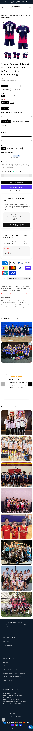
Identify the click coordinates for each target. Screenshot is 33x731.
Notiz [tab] (4, 278)
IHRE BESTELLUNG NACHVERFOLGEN (14, 673)
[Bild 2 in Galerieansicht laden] (16, 55)
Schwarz (15, 89)
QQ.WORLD (13, 728)
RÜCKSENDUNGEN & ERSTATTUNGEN (14, 666)
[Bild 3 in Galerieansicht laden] (25, 55)
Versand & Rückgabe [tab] (14, 278)
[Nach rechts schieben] (31, 56)
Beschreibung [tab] (26, 278)
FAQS (4, 652)
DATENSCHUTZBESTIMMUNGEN (12, 676)
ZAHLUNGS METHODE (9, 684)
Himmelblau (6, 89)
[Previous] (3, 384)
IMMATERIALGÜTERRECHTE (11, 680)
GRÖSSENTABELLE (8, 649)
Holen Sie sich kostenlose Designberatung (16, 225)
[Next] (30, 384)
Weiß (24, 86)
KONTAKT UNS (7, 645)
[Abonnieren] (27, 630)
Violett (4, 86)
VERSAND (6, 662)
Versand (2, 80)
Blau (18, 86)
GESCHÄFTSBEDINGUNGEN (11, 669)
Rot (11, 86)
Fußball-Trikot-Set (10, 13)
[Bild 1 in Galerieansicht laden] (8, 55)
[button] (2, 7)
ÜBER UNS (6, 641)
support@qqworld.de (21, 248)
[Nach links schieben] (2, 56)
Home (2, 13)
